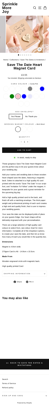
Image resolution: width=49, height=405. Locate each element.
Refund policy (8, 388)
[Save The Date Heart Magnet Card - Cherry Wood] (9, 344)
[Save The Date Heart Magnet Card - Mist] (12, 333)
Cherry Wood (30, 129)
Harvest (36, 88)
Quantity (24, 137)
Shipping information (17, 273)
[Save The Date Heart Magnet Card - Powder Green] (12, 336)
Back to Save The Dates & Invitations (26, 364)
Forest (27, 103)
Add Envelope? (24, 111)
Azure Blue (24, 96)
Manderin (20, 103)
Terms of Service (9, 383)
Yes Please (15, 116)
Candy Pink (17, 96)
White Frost (11, 88)
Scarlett (36, 96)
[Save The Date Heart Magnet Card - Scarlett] (9, 338)
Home (5, 60)
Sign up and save (12, 395)
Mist (24, 88)
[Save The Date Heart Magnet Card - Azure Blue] (4, 338)
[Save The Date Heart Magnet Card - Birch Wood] (4, 344)
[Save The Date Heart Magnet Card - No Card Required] (4, 333)
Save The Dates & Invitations (32, 60)
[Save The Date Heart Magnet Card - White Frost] (6, 333)
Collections (14, 60)
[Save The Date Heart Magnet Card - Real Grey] (15, 333)
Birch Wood (17, 129)
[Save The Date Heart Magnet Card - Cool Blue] (6, 336)
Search (5, 379)
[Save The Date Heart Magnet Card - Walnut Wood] (6, 344)
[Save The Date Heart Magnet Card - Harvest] (4, 336)
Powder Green (11, 96)
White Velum (17, 88)
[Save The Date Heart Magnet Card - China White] (9, 336)
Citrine (42, 96)
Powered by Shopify (24, 403)
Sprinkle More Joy (10, 8)
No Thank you (31, 116)
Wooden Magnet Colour (24, 124)
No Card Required (5, 88)
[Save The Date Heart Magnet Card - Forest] (4, 341)
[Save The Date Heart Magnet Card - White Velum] (9, 333)
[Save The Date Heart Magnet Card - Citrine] (12, 338)
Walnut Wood (24, 129)
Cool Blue (42, 88)
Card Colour (24, 84)
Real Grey (30, 88)
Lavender (30, 96)
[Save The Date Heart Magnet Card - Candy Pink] (15, 336)
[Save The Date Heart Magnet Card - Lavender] (6, 338)
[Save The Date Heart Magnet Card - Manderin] (15, 338)
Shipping (21, 78)
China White (5, 96)
